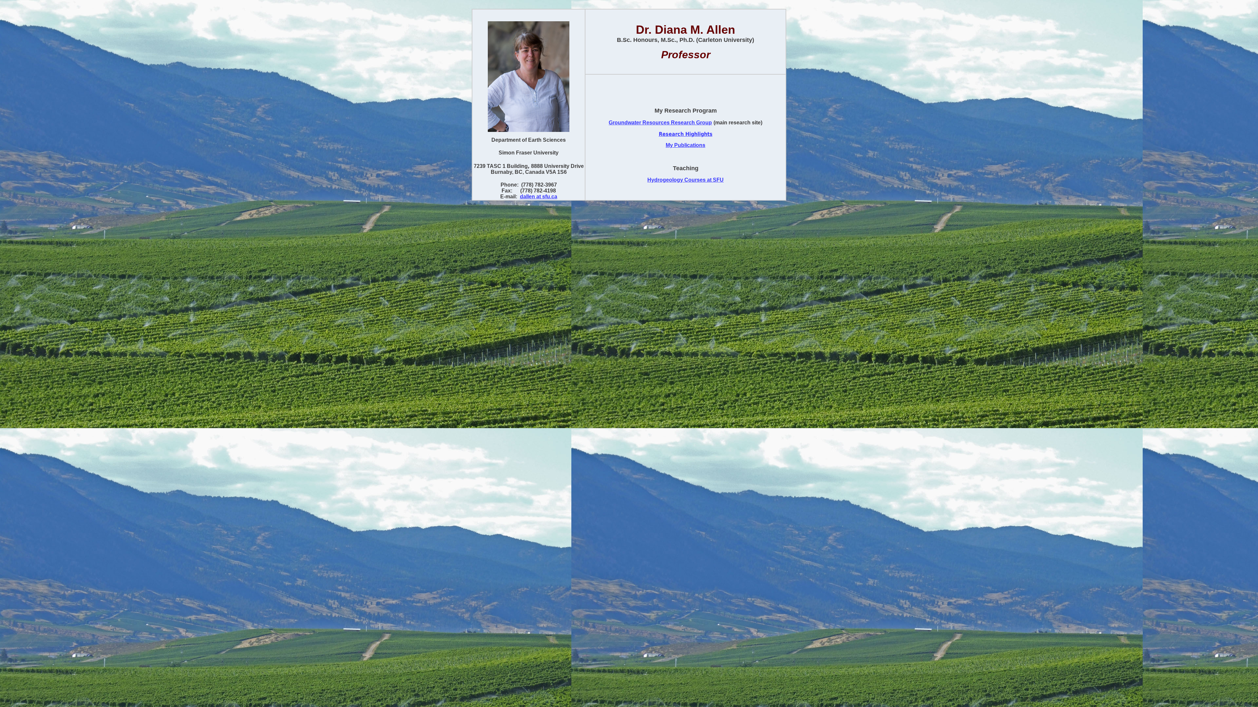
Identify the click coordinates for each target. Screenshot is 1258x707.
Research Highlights (686, 134)
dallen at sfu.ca (538, 196)
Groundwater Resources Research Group (660, 122)
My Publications (685, 145)
